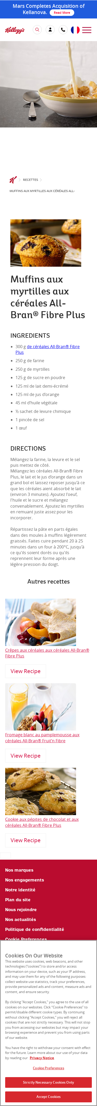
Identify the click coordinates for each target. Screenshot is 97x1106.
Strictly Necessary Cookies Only (48, 1082)
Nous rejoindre (21, 910)
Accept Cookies (48, 1096)
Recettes (30, 180)
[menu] (86, 29)
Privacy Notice (42, 1058)
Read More (62, 12)
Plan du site (18, 900)
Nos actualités (20, 920)
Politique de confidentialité (34, 930)
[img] (15, 30)
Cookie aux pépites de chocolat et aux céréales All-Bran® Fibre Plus (42, 822)
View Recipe (26, 671)
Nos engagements (24, 880)
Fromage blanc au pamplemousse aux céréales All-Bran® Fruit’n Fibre (42, 737)
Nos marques (19, 870)
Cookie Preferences (48, 1068)
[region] (48, 1023)
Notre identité (20, 890)
